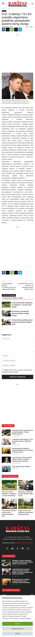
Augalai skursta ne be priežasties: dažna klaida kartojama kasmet (25, 512)
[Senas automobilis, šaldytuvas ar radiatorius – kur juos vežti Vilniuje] (6, 305)
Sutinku (17, 624)
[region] (17, 616)
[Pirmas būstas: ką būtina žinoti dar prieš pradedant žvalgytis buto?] (6, 322)
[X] (8, 29)
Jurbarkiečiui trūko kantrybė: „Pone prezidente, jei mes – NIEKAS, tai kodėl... (22, 441)
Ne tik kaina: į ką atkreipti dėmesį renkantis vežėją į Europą (20, 313)
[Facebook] (3, 29)
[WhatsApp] (12, 29)
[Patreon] (23, 549)
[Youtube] (12, 549)
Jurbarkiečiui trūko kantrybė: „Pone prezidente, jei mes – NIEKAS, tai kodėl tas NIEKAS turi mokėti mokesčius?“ (22, 571)
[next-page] (6, 329)
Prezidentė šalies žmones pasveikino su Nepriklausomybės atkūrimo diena (25, 286)
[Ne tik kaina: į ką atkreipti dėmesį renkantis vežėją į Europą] (6, 313)
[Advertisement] (17, 53)
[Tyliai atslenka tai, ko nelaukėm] (6, 469)
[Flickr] (28, 549)
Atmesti (17, 633)
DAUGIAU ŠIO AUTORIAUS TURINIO (13, 298)
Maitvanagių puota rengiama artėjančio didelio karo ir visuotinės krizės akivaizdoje (22, 450)
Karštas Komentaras (7, 27)
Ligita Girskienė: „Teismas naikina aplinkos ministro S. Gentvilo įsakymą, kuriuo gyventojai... (22, 459)
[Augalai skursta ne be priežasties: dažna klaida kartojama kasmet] (25, 504)
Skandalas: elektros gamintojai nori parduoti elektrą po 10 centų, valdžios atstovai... (22, 432)
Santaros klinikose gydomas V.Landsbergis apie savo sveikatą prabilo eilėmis (9, 286)
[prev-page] (3, 329)
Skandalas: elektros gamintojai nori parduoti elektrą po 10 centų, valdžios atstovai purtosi (22, 562)
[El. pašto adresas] (16, 29)
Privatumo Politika (25, 618)
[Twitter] (17, 549)
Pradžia (4, 9)
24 (32, 27)
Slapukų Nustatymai (17, 628)
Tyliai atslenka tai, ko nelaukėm (21, 466)
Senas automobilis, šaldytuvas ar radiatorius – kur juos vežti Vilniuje (22, 305)
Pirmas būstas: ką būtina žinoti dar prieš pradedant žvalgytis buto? (22, 322)
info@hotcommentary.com (24, 543)
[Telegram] (20, 29)
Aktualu (9, 9)
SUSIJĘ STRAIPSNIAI (9, 295)
